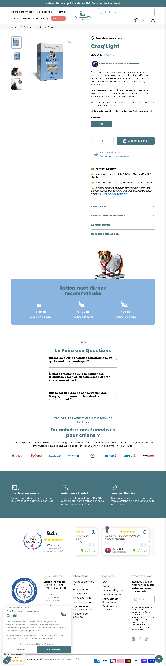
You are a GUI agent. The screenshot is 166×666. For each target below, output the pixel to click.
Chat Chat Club (82, 597)
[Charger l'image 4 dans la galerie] (16, 84)
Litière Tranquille (51, 659)
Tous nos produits (33, 27)
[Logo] (83, 15)
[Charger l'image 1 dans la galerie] (16, 42)
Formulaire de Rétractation (110, 600)
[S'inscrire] (151, 599)
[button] (153, 20)
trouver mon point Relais (112, 193)
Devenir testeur (82, 602)
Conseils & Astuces (84, 593)
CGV (105, 581)
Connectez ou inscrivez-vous (114, 156)
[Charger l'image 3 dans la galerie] (16, 70)
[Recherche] (101, 12)
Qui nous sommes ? (83, 583)
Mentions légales (112, 590)
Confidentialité (111, 586)
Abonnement (81, 589)
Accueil (15, 27)
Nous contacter (111, 594)
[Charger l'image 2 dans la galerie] (16, 56)
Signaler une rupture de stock (83, 608)
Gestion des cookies (80, 615)
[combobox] (126, 12)
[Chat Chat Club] (136, 20)
